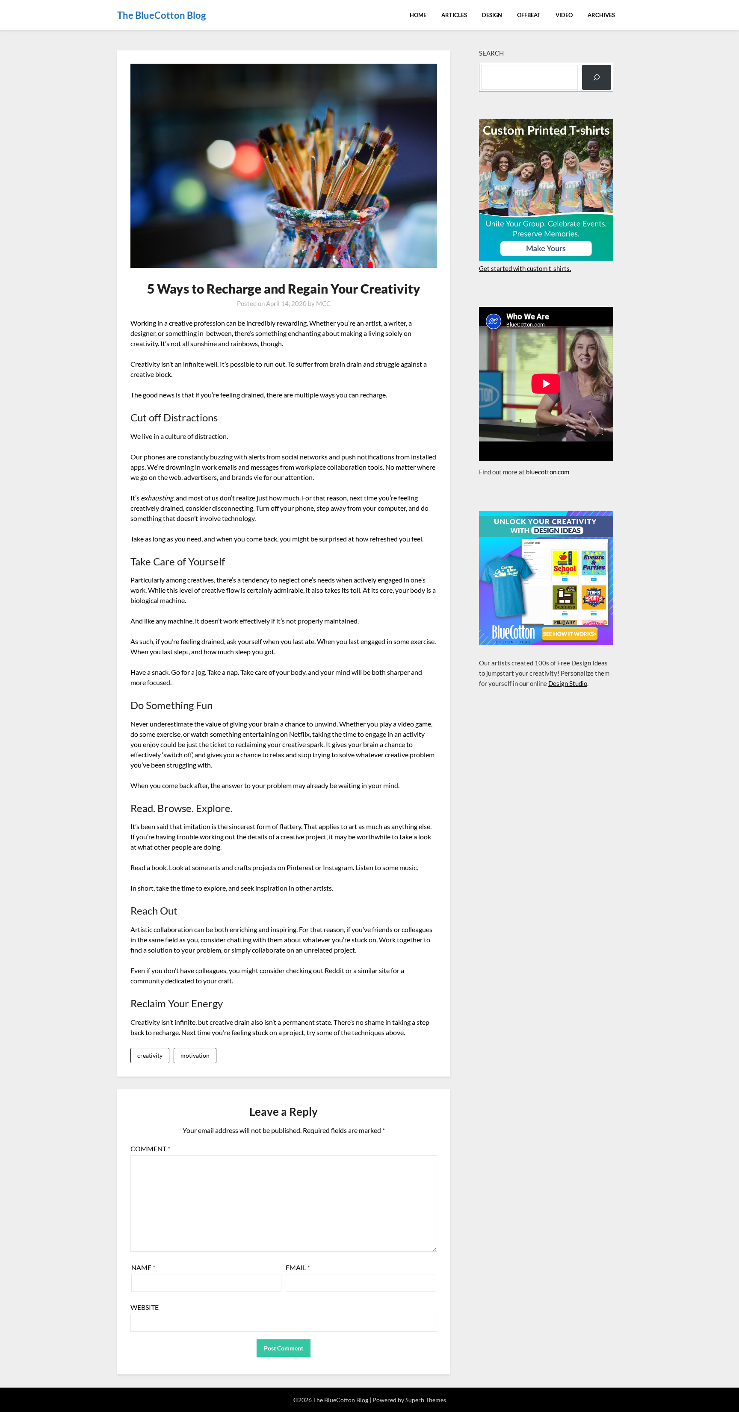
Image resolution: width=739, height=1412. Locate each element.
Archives (601, 15)
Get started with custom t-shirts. (525, 268)
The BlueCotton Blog (161, 15)
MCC (323, 303)
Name (143, 1267)
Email (298, 1267)
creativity (150, 1055)
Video (564, 15)
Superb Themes (425, 1399)
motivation (195, 1055)
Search (491, 53)
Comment (150, 1148)
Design (492, 15)
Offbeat (529, 15)
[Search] (596, 77)
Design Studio (567, 683)
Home (418, 15)
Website (144, 1307)
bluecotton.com (547, 472)
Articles (454, 15)
